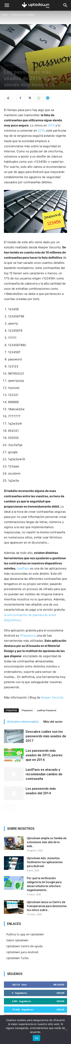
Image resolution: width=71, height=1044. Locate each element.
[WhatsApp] (38, 98)
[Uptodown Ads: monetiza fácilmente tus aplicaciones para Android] (14, 863)
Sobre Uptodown (17, 940)
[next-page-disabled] (12, 807)
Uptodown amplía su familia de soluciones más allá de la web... (46, 842)
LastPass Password (46, 710)
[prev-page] (6, 807)
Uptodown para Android (22, 952)
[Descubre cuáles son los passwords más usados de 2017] (14, 736)
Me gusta (58, 984)
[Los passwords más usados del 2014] (14, 793)
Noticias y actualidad (22, 14)
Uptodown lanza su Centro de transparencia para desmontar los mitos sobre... (47, 906)
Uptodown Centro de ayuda (24, 946)
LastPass (23, 568)
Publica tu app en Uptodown (25, 934)
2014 (51, 125)
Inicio (5, 14)
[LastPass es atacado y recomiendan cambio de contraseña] (14, 774)
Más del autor (53, 721)
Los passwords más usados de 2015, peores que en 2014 (44, 755)
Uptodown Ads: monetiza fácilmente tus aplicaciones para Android (45, 862)
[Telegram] (47, 98)
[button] (6, 5)
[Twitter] (29, 98)
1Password (27, 635)
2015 (41, 130)
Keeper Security (52, 697)
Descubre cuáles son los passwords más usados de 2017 (46, 736)
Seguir (60, 992)
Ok (36, 1038)
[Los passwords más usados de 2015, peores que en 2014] (14, 755)
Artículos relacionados (23, 721)
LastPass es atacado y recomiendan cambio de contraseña (44, 774)
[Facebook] (20, 98)
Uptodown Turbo (17, 958)
